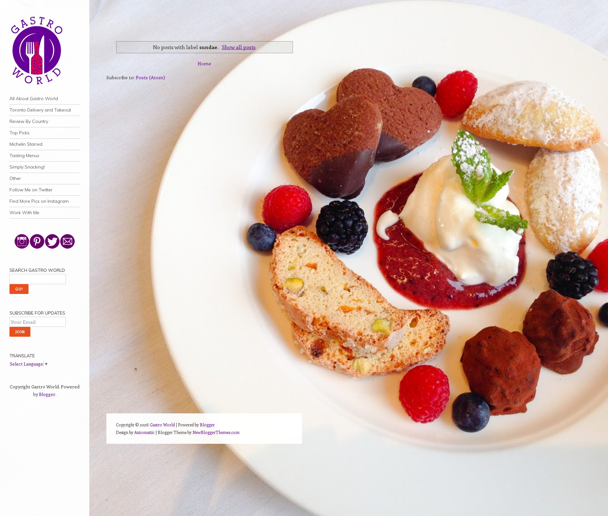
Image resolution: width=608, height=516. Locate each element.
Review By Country (29, 121)
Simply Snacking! (27, 167)
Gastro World (162, 424)
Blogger (47, 394)
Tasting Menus (24, 155)
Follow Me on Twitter (31, 190)
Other (15, 178)
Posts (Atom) (150, 77)
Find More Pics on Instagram (39, 201)
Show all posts (239, 46)
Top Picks (19, 133)
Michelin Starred (26, 144)
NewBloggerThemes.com (216, 432)
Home (204, 63)
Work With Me (24, 212)
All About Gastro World (34, 98)
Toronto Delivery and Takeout (40, 110)
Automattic (144, 432)
